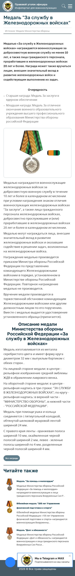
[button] (64, 6)
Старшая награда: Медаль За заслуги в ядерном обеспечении (32, 98)
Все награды (11, 458)
